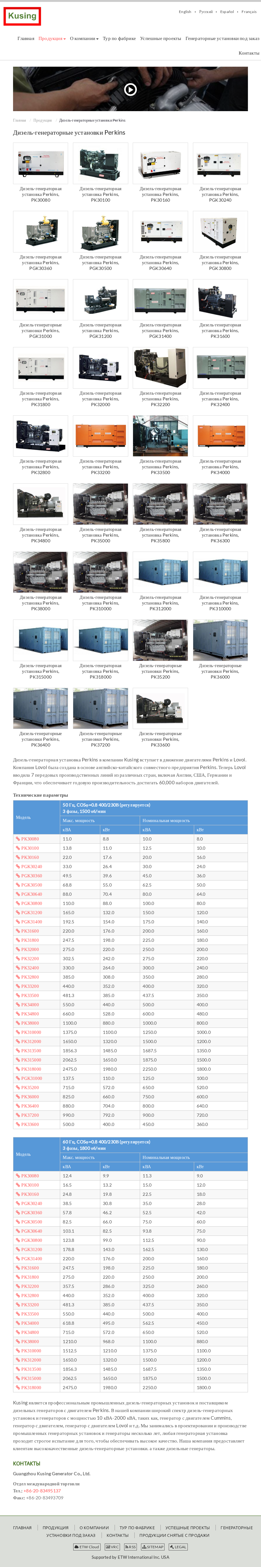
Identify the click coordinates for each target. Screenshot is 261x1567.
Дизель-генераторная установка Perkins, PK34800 (40, 534)
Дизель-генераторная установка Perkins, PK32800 (40, 466)
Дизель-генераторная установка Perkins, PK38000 (40, 602)
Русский (206, 12)
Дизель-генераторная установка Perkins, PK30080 (40, 194)
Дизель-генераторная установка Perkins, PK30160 (160, 194)
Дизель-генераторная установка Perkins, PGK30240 (220, 194)
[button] (52, 38)
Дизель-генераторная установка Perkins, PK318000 (100, 671)
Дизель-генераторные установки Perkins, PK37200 (100, 739)
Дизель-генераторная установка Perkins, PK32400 (220, 398)
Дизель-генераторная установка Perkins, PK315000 (40, 671)
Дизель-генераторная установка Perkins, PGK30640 (160, 262)
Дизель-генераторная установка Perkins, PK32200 (160, 398)
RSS (132, 1546)
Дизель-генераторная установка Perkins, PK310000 (100, 602)
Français (249, 12)
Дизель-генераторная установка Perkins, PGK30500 (100, 262)
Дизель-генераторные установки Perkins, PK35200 (160, 671)
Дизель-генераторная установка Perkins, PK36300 (220, 534)
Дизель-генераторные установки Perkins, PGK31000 (40, 330)
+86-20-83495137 (42, 1490)
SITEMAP (154, 1546)
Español (227, 12)
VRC (114, 1546)
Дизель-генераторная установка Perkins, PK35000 (100, 534)
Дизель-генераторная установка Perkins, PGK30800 (220, 262)
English (185, 12)
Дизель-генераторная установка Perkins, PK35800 (160, 534)
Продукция (42, 120)
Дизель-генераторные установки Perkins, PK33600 (160, 739)
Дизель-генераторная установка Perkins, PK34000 (220, 466)
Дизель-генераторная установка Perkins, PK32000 (100, 398)
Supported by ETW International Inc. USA (130, 1557)
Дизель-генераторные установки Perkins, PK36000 (220, 671)
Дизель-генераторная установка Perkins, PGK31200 (100, 330)
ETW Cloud (89, 1546)
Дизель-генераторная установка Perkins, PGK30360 (40, 262)
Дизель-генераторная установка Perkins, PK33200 (100, 466)
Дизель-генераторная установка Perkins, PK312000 (160, 602)
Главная (19, 120)
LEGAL (180, 1546)
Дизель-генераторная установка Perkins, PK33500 (160, 466)
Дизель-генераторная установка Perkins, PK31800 (40, 398)
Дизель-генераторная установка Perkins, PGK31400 (160, 330)
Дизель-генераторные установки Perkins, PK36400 (40, 739)
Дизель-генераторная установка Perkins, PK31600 (220, 330)
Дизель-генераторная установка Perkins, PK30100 (100, 194)
